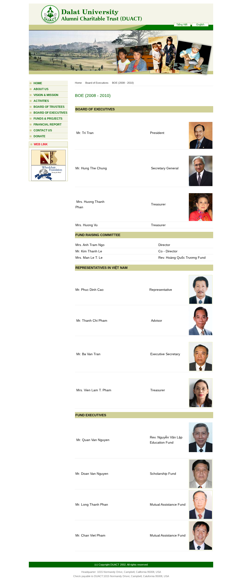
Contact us (43, 130)
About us (41, 89)
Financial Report (47, 124)
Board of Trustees (49, 106)
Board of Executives (50, 112)
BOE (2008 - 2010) (123, 82)
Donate (39, 136)
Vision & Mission (46, 95)
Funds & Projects (48, 118)
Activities (41, 101)
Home (38, 83)
